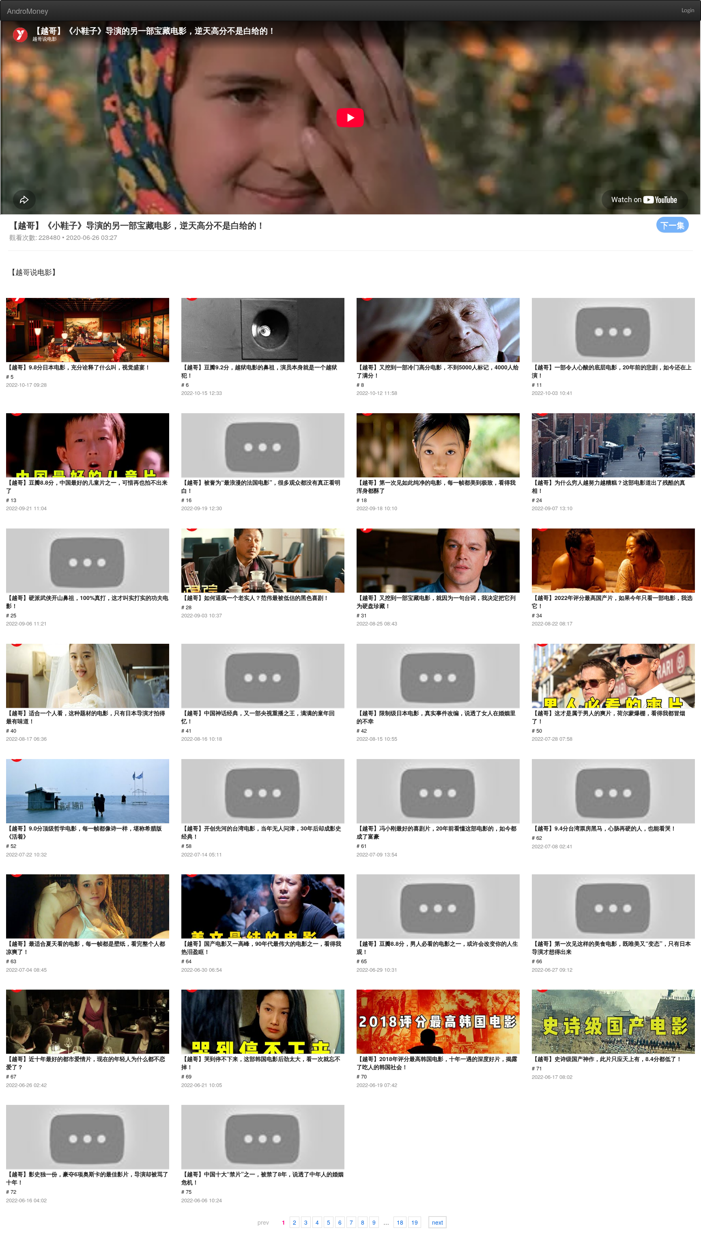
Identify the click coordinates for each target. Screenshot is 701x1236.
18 (400, 1222)
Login (688, 10)
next (437, 1222)
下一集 (672, 225)
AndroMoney (27, 10)
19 (414, 1222)
